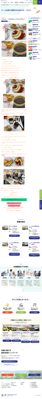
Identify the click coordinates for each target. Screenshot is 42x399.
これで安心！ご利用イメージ (12, 2)
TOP (1, 2)
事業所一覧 (31, 2)
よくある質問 (26, 0)
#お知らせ (9, 21)
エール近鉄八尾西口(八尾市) (34, 333)
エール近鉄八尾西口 (4, 21)
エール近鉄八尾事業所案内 (33, 385)
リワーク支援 (8, 2)
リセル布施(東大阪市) (16, 332)
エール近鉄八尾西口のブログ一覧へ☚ (14, 205)
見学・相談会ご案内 (13, 385)
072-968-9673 (25, 339)
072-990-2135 (34, 339)
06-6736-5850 (16, 338)
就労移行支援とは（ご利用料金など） (16, 2)
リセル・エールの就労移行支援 (5, 2)
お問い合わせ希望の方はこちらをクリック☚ (14, 203)
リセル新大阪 (5, 332)
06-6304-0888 (7, 338)
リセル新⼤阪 (14, 226)
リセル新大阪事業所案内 (33, 382)
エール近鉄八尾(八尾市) (25, 333)
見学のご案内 (26, 2)
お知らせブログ (29, 2)
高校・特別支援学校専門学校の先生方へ (21, 2)
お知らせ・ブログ (13, 382)
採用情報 (31, 0)
